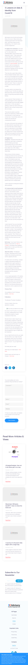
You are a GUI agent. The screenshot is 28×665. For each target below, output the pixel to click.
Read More (8, 481)
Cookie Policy (14, 637)
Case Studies (14, 615)
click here (11, 294)
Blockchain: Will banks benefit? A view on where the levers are (14, 506)
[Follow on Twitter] (12, 652)
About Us (14, 618)
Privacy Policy (14, 631)
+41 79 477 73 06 (14, 648)
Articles (14, 621)
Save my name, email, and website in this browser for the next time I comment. (13, 414)
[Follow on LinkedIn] (15, 652)
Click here (11, 356)
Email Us (14, 645)
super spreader (13, 63)
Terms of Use (14, 634)
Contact (14, 624)
